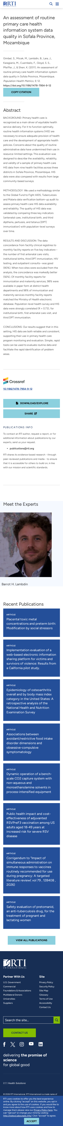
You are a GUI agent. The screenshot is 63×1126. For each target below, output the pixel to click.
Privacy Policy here (43, 1110)
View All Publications (31, 940)
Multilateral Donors (12, 995)
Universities (9, 999)
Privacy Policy (46, 982)
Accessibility (45, 1003)
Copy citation (21, 92)
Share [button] (29, 413)
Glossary (43, 995)
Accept (32, 1121)
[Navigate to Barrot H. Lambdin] (27, 546)
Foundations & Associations (17, 991)
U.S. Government (12, 982)
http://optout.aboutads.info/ (17, 1115)
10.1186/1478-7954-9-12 (17, 388)
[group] (28, 549)
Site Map (43, 991)
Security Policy (46, 987)
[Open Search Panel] (51, 3)
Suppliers (8, 1003)
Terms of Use (46, 999)
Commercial (9, 987)
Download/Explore (34, 403)
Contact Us (45, 1007)
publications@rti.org (22, 448)
